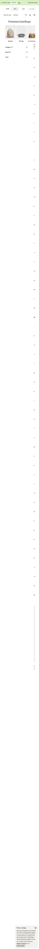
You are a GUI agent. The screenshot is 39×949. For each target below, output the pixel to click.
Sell (15, 9)
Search (31, 9)
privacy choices (21, 943)
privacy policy (21, 946)
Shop (7, 9)
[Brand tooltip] (10, 52)
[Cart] (34, 15)
